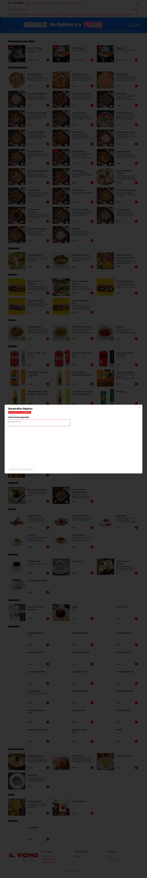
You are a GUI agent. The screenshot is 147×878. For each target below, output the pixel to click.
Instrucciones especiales (18, 417)
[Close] (140, 407)
